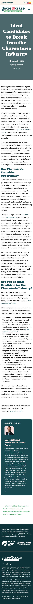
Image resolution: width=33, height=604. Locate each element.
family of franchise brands (17, 532)
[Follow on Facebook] (3, 564)
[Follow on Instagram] (6, 564)
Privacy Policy (16, 598)
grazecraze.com (7, 2)
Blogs (18, 68)
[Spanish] (30, 2)
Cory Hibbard (17, 64)
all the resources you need (15, 330)
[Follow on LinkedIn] (10, 564)
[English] (28, 2)
